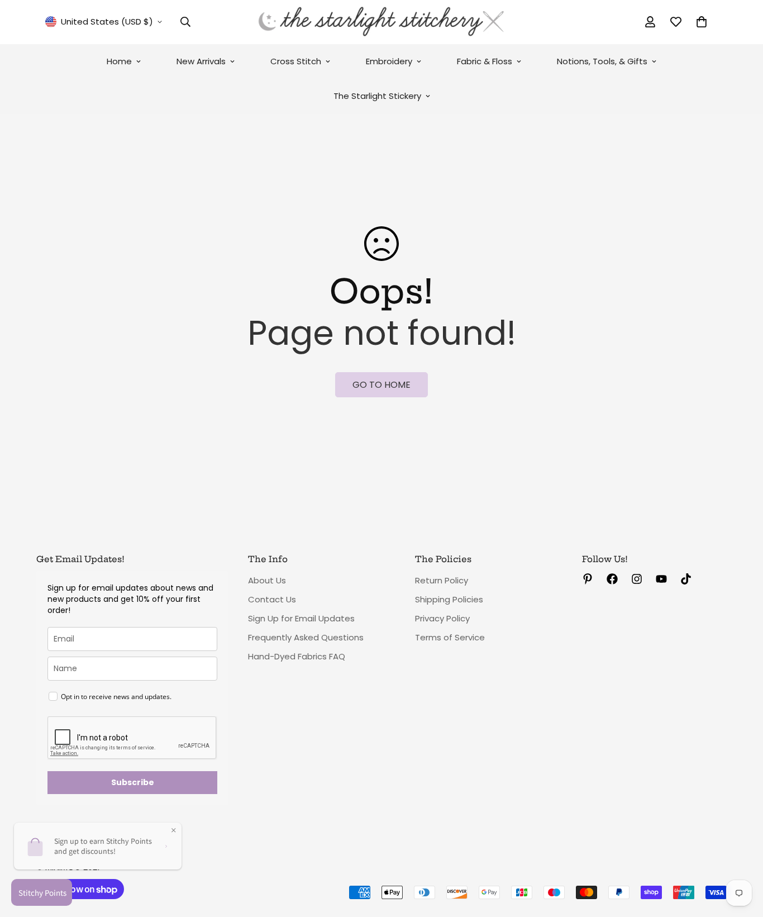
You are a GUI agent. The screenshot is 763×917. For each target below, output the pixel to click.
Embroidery (389, 61)
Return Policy (441, 580)
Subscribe (132, 782)
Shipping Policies (449, 599)
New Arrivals (201, 61)
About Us (267, 580)
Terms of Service (450, 637)
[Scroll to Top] (741, 856)
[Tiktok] (686, 579)
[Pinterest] (587, 579)
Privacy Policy (442, 618)
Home (119, 61)
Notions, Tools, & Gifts (602, 61)
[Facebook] (612, 579)
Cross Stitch (295, 61)
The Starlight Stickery (377, 96)
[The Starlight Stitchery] (381, 22)
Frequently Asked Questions (306, 637)
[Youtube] (661, 579)
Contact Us (272, 599)
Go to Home (381, 384)
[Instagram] (636, 579)
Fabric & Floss (484, 61)
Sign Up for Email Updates (301, 618)
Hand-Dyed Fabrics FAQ (296, 656)
